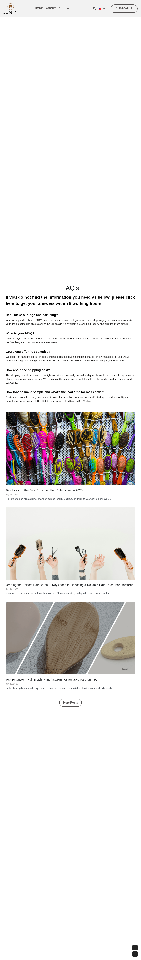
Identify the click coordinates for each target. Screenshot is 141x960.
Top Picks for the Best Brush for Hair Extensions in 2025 (44, 482)
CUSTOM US (124, 8)
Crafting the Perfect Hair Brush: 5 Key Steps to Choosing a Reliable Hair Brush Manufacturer (69, 576)
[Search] (94, 8)
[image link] (10, 8)
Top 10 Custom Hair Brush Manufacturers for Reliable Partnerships (51, 671)
